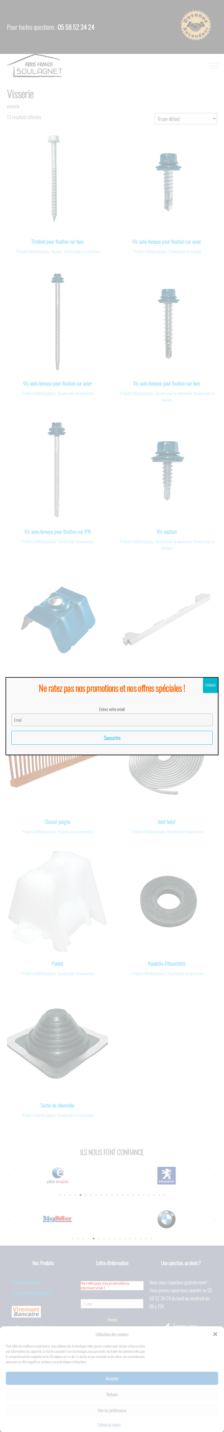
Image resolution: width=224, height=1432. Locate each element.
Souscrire (112, 737)
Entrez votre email (112, 709)
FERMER (210, 685)
